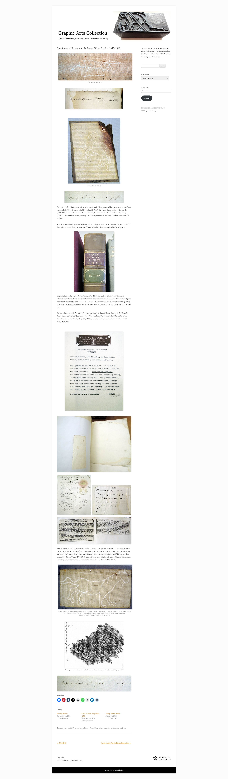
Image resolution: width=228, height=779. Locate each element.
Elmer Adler (98, 728)
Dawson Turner (89, 728)
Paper (74, 728)
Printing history (62, 713)
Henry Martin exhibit (113, 713)
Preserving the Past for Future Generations (116, 743)
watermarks (106, 728)
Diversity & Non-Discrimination (114, 770)
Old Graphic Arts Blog (148, 111)
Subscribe (147, 98)
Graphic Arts (60, 758)
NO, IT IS (61, 743)
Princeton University (162, 758)
